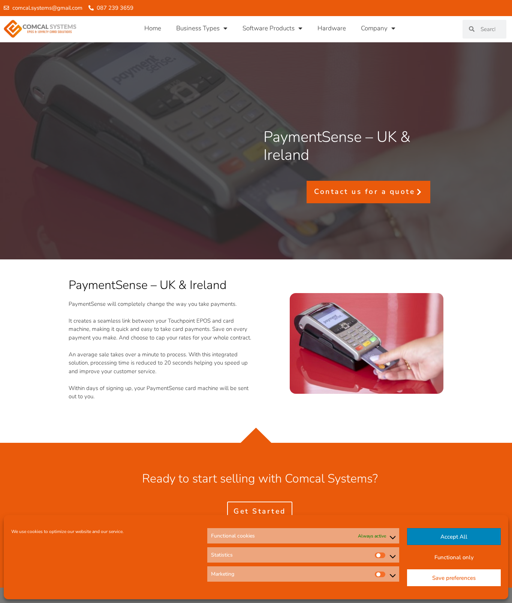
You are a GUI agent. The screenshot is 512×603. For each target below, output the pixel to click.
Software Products (269, 28)
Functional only (454, 557)
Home (152, 28)
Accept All (453, 536)
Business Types (198, 28)
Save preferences (454, 578)
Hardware (331, 28)
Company (374, 28)
